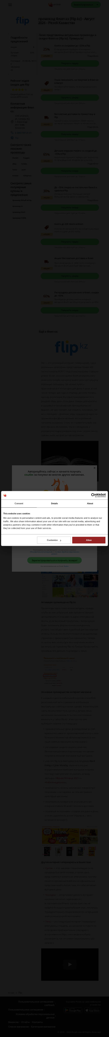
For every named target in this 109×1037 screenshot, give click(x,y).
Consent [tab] (19, 503)
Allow (89, 540)
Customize (52, 540)
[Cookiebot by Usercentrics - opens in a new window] (93, 495)
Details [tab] (54, 503)
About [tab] (90, 503)
